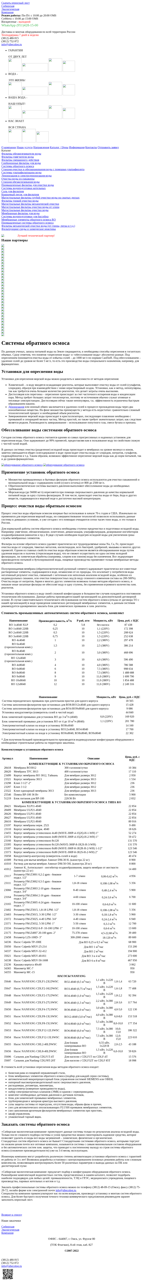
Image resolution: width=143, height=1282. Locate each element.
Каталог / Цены (59, 147)
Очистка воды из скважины (18, 178)
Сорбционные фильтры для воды (21, 163)
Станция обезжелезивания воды (20, 181)
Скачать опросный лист (15, 2)
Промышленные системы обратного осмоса (27, 222)
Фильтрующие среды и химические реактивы (28, 229)
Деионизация (16, 406)
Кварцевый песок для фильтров (20, 194)
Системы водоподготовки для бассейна (24, 216)
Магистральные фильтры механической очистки (30, 203)
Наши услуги (25, 147)
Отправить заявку (108, 147)
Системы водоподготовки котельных (23, 188)
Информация (77, 147)
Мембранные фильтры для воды (20, 213)
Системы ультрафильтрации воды (21, 172)
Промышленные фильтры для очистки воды (27, 185)
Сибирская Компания (10, 9)
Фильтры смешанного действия (20, 159)
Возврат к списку (11, 1214)
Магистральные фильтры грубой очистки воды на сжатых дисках (40, 197)
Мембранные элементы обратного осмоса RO (28, 219)
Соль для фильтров (12, 191)
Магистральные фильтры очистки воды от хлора (30, 207)
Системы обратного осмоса (17, 166)
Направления (41, 147)
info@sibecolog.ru (11, 44)
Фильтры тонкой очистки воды (20, 200)
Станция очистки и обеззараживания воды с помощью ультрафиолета (42, 169)
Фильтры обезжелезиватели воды (21, 153)
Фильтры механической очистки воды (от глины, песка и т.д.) (38, 225)
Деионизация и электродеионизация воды (26, 175)
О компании (8, 147)
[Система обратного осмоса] (22, 464)
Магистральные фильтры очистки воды (24, 210)
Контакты (91, 147)
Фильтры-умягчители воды (17, 156)
